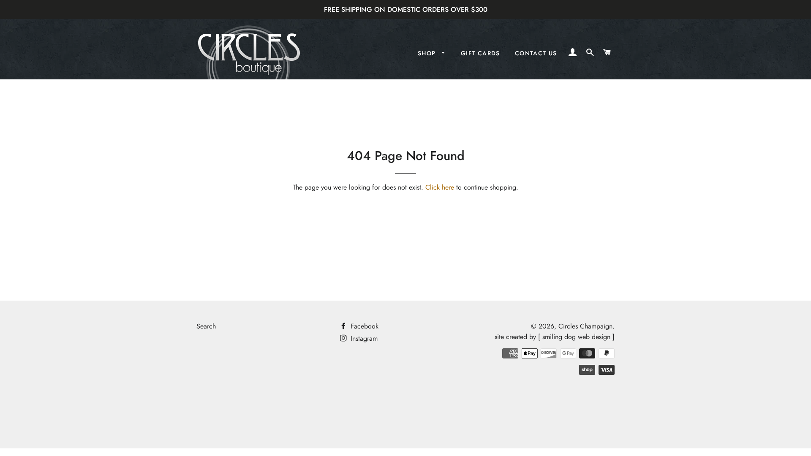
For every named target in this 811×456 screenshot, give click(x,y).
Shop (428, 53)
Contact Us (536, 53)
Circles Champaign (585, 326)
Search (206, 326)
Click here (439, 187)
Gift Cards (480, 53)
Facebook (363, 326)
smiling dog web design (576, 337)
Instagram (363, 338)
